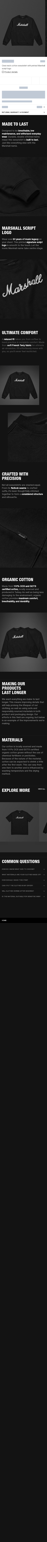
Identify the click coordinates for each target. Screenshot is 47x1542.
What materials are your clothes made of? (21, 875)
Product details (11, 72)
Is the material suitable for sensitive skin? (21, 896)
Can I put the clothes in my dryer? (17, 885)
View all (41, 789)
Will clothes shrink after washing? (18, 891)
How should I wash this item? (15, 880)
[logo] (9, 9)
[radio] (35, 81)
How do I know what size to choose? (18, 869)
